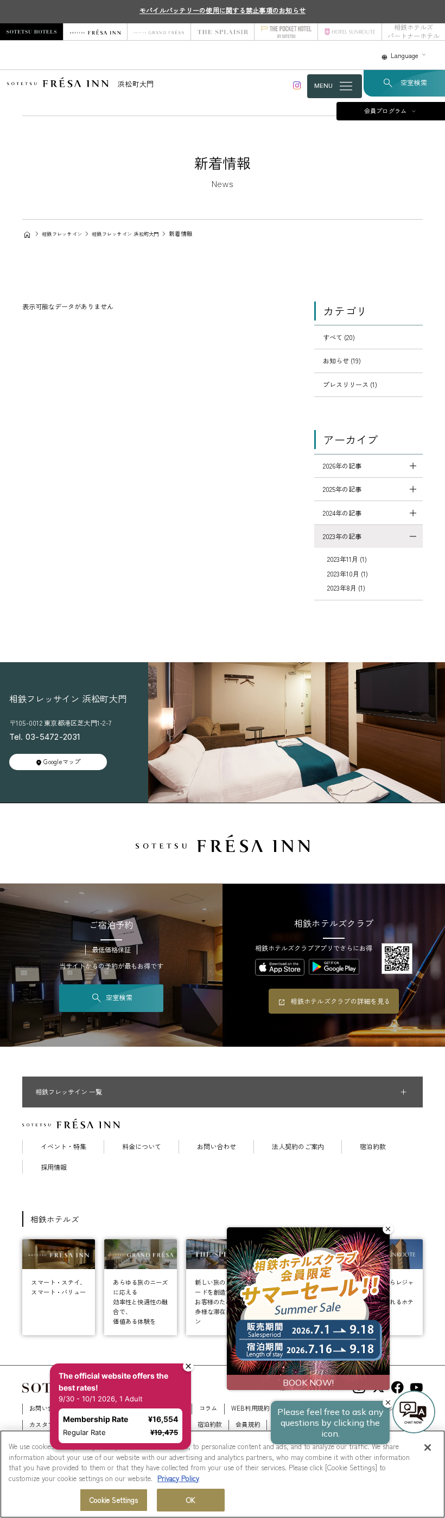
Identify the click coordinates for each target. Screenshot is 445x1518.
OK (190, 1500)
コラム (208, 1408)
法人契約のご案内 (298, 1146)
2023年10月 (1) (347, 574)
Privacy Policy (178, 1478)
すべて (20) (339, 337)
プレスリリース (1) (350, 384)
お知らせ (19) (342, 361)
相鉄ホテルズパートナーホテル (413, 32)
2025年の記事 (342, 489)
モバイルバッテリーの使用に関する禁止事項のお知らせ (222, 10)
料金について (141, 1146)
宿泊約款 (373, 1146)
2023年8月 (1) (346, 588)
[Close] (428, 1447)
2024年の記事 (342, 513)
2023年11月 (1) (347, 559)
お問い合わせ (216, 1146)
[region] (222, 1474)
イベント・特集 (63, 1146)
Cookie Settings (114, 1500)
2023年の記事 (342, 536)
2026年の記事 (342, 466)
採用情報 (54, 1167)
